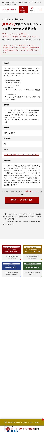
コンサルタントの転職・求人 (18, 34)
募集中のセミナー (32, 11)
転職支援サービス (31, 191)
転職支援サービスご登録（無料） (22, 200)
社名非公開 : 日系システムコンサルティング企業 (21, 155)
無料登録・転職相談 (23, 11)
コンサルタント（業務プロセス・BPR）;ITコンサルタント (20, 37)
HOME (4, 34)
